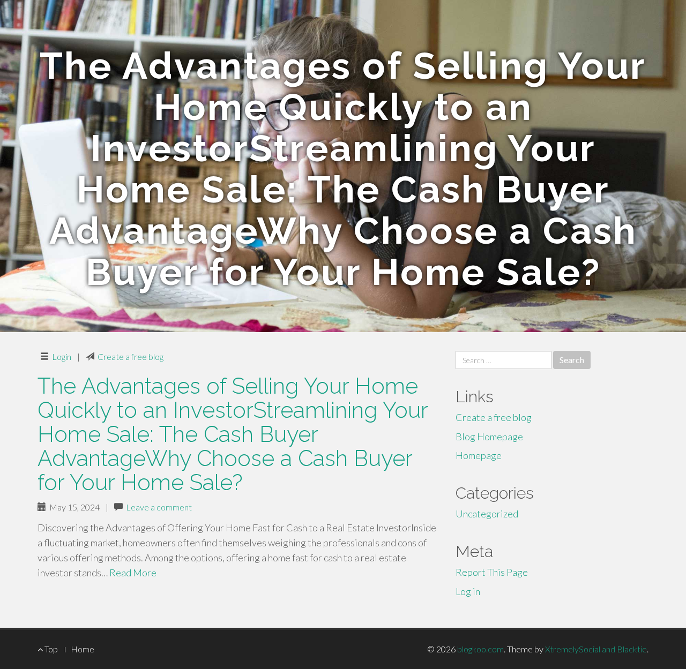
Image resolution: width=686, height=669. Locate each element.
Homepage (479, 455)
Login (61, 356)
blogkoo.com (480, 649)
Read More (132, 572)
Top (50, 649)
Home (82, 649)
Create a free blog (130, 356)
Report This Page (492, 572)
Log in (468, 591)
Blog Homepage (489, 436)
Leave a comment (159, 507)
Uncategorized (487, 514)
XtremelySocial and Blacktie (596, 649)
